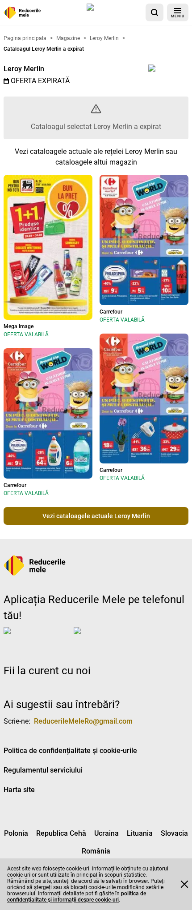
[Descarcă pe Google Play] (109, 637)
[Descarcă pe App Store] (114, 12)
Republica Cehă (61, 833)
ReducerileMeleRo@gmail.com (83, 721)
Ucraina (106, 833)
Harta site (19, 789)
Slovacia (174, 833)
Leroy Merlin (24, 68)
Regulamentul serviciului (43, 770)
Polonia (16, 833)
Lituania (140, 833)
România (96, 851)
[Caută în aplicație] (154, 12)
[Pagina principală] (22, 12)
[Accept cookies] (184, 884)
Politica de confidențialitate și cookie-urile (70, 750)
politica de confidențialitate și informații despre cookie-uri (76, 896)
